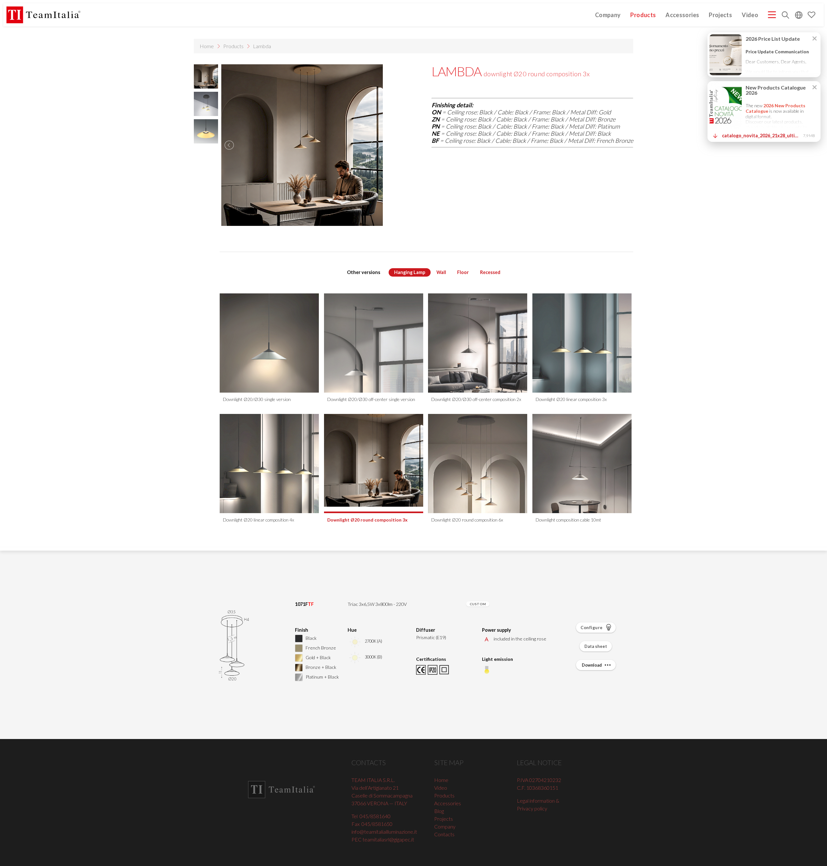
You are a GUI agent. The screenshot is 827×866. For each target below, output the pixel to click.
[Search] (785, 15)
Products (643, 14)
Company (608, 14)
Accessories (682, 14)
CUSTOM (478, 604)
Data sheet (595, 646)
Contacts (444, 834)
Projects (720, 14)
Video (750, 14)
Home (207, 46)
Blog (439, 811)
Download (592, 665)
